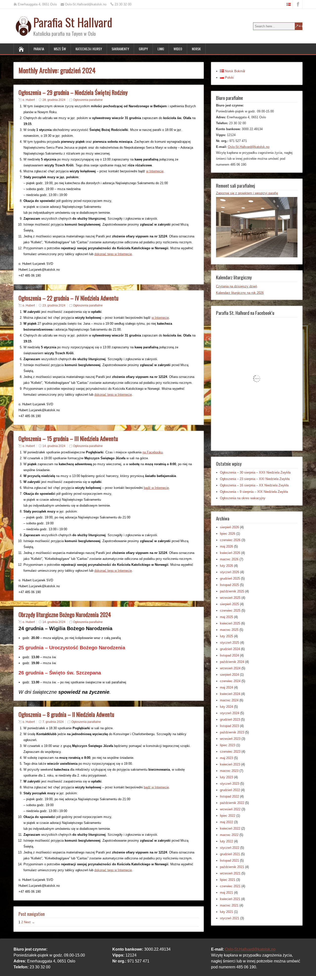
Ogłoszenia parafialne (88, 100)
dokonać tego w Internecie (113, 254)
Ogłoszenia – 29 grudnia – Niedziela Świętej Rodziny (73, 92)
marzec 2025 (229, 630)
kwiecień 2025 (230, 623)
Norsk (196, 48)
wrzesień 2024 (230, 668)
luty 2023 (226, 777)
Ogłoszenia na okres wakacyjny (242, 498)
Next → (29, 922)
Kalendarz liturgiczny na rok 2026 (240, 293)
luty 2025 (226, 636)
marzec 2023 (229, 771)
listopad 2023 (229, 726)
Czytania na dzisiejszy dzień (236, 286)
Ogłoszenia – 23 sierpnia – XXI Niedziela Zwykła (255, 479)
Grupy (143, 48)
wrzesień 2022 (230, 809)
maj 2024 (226, 687)
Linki (161, 48)
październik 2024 (232, 662)
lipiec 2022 (227, 815)
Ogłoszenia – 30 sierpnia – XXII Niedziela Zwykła (255, 472)
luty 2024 (226, 707)
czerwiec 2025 (230, 610)
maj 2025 (226, 617)
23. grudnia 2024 (53, 305)
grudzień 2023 (230, 719)
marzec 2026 (229, 559)
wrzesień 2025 (230, 598)
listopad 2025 (229, 585)
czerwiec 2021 (230, 886)
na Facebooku (152, 452)
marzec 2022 (229, 835)
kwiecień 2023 (230, 764)
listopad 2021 (229, 860)
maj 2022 (226, 822)
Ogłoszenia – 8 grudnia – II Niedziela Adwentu (66, 714)
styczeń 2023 (229, 783)
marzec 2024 (229, 700)
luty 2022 (226, 841)
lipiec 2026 (227, 533)
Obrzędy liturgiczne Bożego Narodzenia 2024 (65, 614)
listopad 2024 (229, 655)
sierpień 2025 (229, 604)
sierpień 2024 (229, 674)
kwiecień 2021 (230, 899)
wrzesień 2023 (230, 739)
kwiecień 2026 (230, 553)
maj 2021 (226, 892)
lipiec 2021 (227, 880)
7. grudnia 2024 (53, 722)
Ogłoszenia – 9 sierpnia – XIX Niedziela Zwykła (254, 492)
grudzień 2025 (230, 578)
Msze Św (60, 48)
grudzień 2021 (230, 854)
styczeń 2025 (229, 642)
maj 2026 (226, 546)
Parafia (39, 48)
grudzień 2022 (230, 790)
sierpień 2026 (229, 527)
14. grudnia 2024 (53, 446)
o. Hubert (28, 100)
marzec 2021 (229, 905)
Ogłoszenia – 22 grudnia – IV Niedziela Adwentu (68, 298)
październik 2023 (232, 732)
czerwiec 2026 (230, 540)
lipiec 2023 (227, 745)
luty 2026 (226, 566)
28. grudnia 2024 (53, 100)
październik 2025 (232, 591)
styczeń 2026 (229, 572)
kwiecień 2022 (230, 828)
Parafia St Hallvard (72, 22)
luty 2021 (226, 912)
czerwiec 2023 (230, 751)
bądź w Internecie (156, 488)
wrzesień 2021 (230, 873)
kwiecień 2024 (230, 694)
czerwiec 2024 (230, 681)
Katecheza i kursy (89, 48)
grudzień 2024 (230, 649)
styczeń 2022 (229, 848)
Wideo (178, 48)
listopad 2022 (229, 796)
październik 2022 (232, 803)
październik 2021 (232, 867)
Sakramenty (120, 48)
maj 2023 (226, 758)
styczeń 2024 (229, 713)
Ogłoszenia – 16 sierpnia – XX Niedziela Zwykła (254, 485)
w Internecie (154, 171)
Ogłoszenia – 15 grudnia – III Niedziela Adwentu (68, 438)
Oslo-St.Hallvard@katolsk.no (248, 147)
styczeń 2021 (229, 918)
